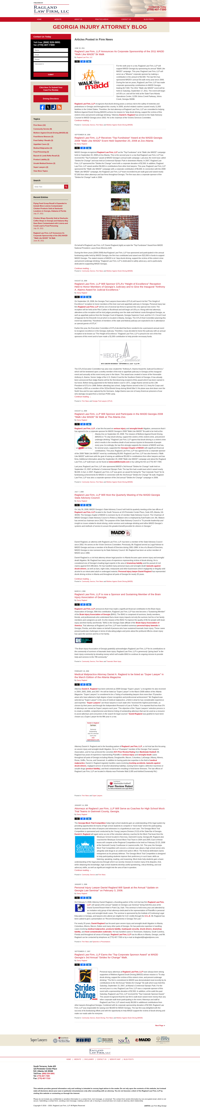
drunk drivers (146, 929)
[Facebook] (42, 107)
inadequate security (130, 929)
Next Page (159, 1025)
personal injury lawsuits (147, 626)
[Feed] (59, 107)
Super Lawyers (93, 703)
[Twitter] (48, 107)
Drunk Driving (100, 1018)
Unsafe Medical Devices (44, 163)
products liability (113, 929)
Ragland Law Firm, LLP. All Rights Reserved (69, 1105)
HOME (68, 1059)
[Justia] (53, 107)
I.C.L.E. (148, 916)
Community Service (88, 125)
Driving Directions (51, 99)
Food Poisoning (41, 152)
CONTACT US (101, 1059)
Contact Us (126, 19)
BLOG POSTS (129, 1059)
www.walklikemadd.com (119, 462)
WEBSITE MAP (115, 1059)
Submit (51, 74)
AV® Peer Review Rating (124, 752)
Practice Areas (101, 19)
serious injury (120, 428)
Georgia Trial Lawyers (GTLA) (102, 401)
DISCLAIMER (89, 1059)
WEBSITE (77, 1059)
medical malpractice (96, 929)
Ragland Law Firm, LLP (85, 104)
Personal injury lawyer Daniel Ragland (135, 571)
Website (58, 19)
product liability (93, 769)
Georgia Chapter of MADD (132, 448)
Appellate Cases (41, 144)
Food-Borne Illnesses (43, 137)
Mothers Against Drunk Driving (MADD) (119, 125)
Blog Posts (149, 19)
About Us (78, 19)
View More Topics (40, 171)
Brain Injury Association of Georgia (95, 614)
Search (66, 187)
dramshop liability (134, 563)
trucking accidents (137, 763)
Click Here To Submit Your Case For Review (50, 88)
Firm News (99, 125)
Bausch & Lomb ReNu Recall (46, 156)
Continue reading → (83, 120)
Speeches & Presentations (101, 942)
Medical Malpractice (42, 148)
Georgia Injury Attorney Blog (51, 8)
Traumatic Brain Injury (113, 661)
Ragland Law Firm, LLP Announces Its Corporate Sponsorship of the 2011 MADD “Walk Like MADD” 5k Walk (50, 235)
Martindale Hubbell (148, 752)
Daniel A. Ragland (127, 115)
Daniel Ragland (135, 714)
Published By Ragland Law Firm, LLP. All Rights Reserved (156, 8)
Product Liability (41, 159)
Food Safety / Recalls (43, 140)
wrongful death (136, 428)
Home (39, 19)
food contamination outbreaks (98, 932)
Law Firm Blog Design (155, 1106)
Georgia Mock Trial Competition (92, 823)
